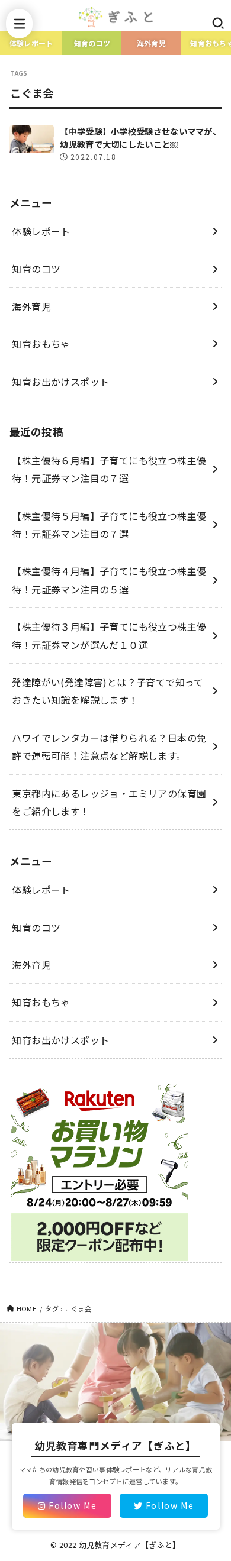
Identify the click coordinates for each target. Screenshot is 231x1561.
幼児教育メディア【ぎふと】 (130, 1544)
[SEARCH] (217, 23)
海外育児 (151, 43)
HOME (26, 1308)
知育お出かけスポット (60, 381)
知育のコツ (92, 43)
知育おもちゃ (41, 344)
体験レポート (31, 43)
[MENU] (19, 23)
